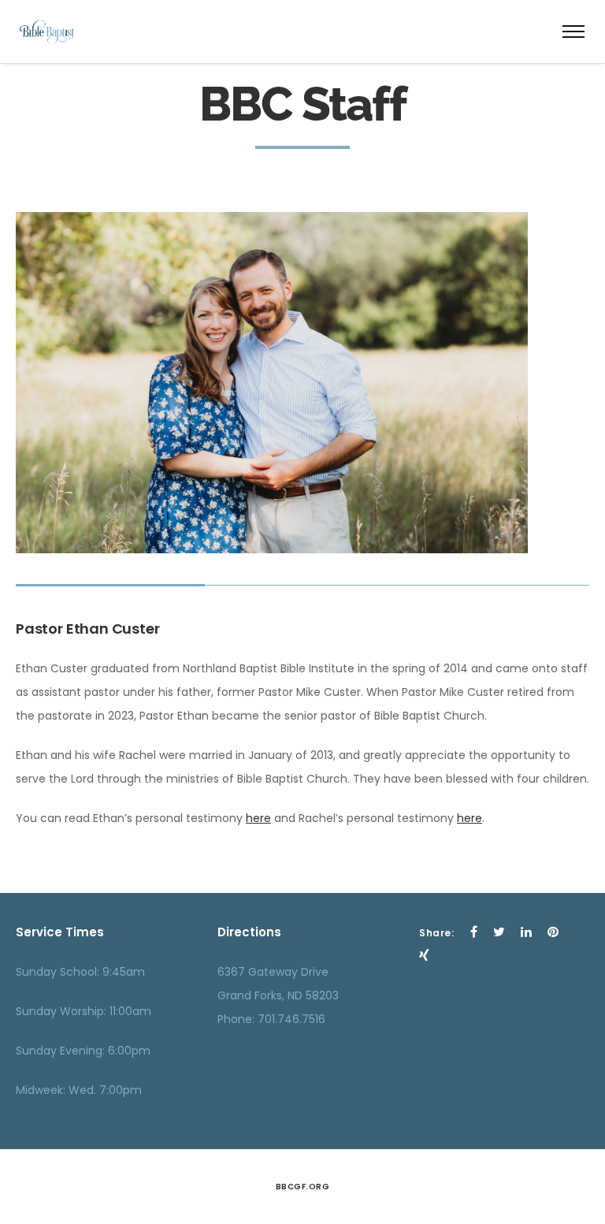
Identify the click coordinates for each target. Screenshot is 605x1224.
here (258, 818)
